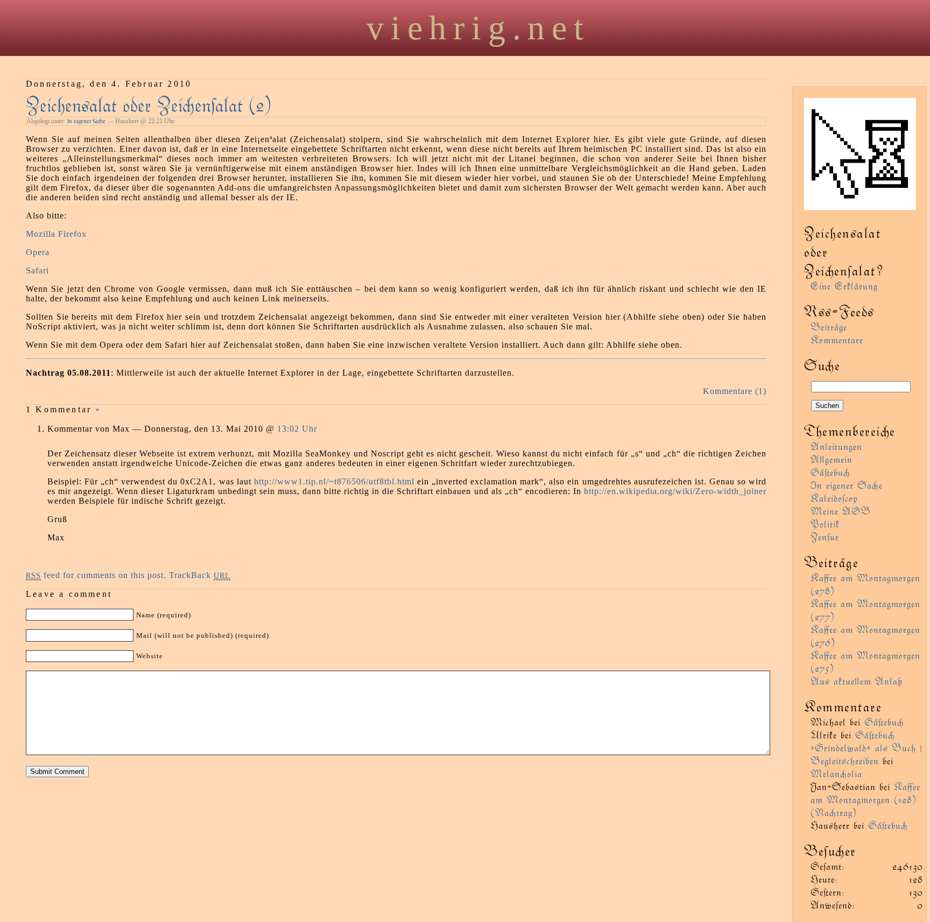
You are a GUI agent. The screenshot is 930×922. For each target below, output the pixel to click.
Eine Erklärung (844, 285)
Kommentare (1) (734, 391)
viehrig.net (478, 28)
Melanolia (836, 773)
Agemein (831, 459)
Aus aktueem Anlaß (857, 680)
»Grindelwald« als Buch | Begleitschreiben (866, 753)
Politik (825, 523)
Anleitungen (836, 446)
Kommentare (837, 339)
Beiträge (829, 326)
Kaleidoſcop (834, 497)
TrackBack (199, 575)
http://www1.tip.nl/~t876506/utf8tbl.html (334, 481)
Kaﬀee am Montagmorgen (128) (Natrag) (865, 799)
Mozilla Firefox (56, 233)
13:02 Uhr (297, 428)
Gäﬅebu (830, 472)
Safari (37, 270)
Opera (38, 252)
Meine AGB (841, 510)
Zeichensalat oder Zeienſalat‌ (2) (149, 103)
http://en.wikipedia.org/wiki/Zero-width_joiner (675, 491)
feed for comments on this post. (96, 575)
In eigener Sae (86, 121)
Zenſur (825, 536)
